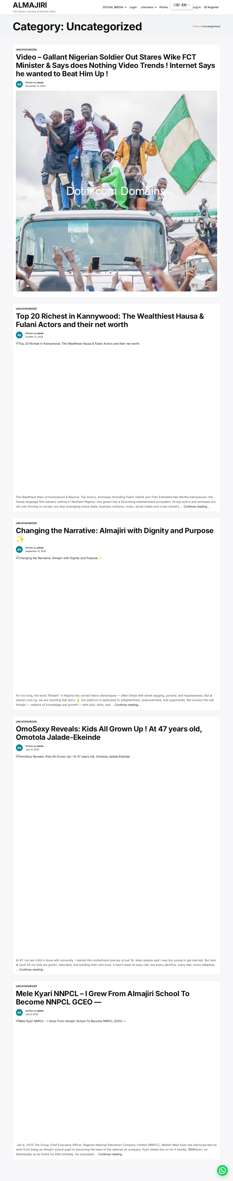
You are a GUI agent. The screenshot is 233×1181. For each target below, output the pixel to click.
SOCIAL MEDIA (113, 7)
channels (147, 7)
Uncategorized (26, 49)
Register (213, 7)
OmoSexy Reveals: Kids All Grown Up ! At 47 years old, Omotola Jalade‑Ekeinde (109, 733)
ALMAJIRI (30, 5)
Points (163, 7)
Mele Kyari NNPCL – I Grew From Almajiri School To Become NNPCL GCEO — (103, 997)
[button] (222, 1170)
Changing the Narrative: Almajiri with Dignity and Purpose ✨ (115, 534)
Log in (197, 7)
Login (133, 7)
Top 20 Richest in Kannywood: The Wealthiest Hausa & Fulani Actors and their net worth (110, 320)
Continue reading (197, 506)
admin (40, 82)
